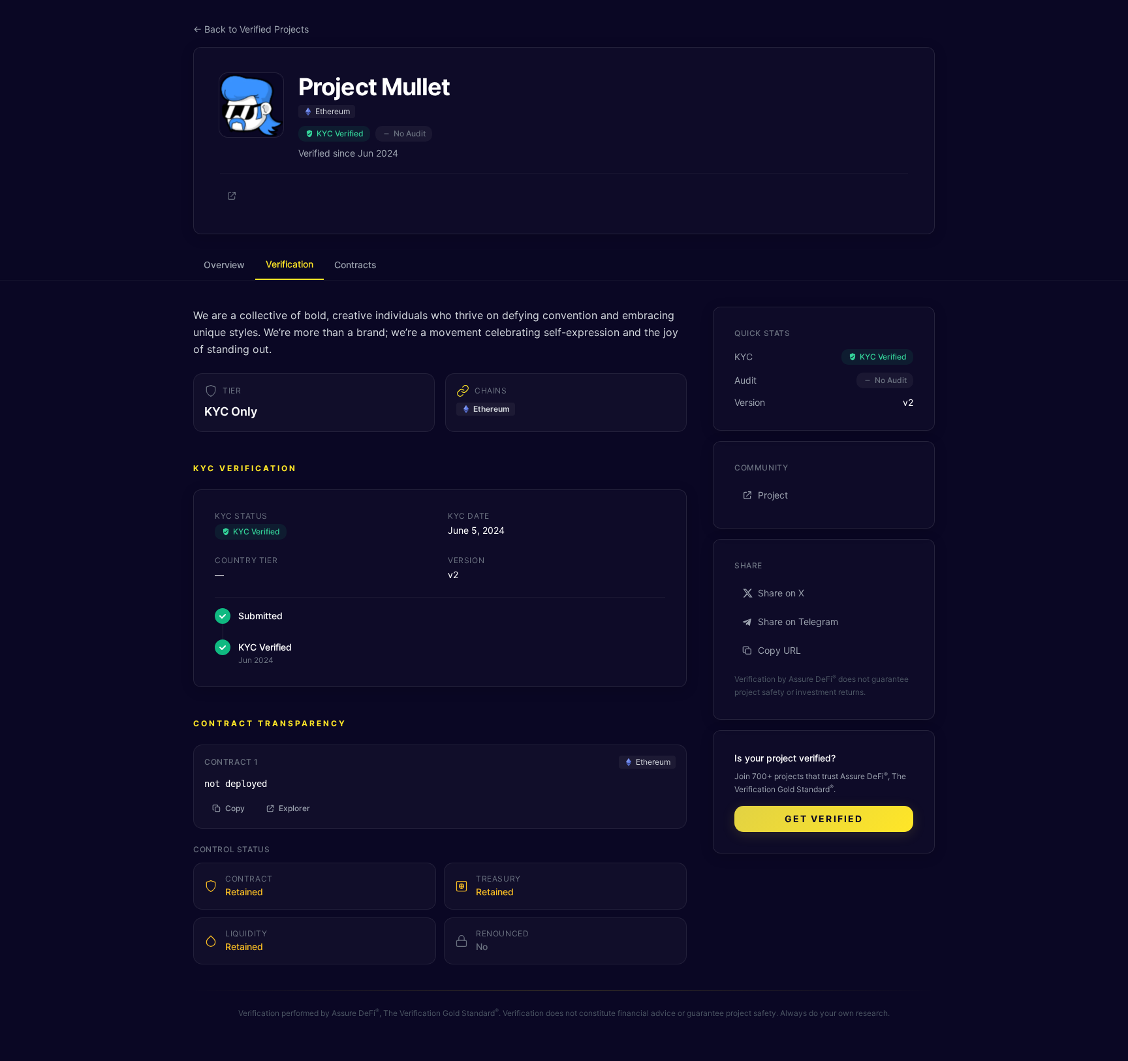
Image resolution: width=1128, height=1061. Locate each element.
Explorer (294, 808)
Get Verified (824, 818)
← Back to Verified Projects (251, 29)
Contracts (355, 264)
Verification (289, 263)
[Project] (231, 196)
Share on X (781, 592)
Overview (224, 264)
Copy (235, 808)
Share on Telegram (798, 621)
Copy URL (779, 650)
